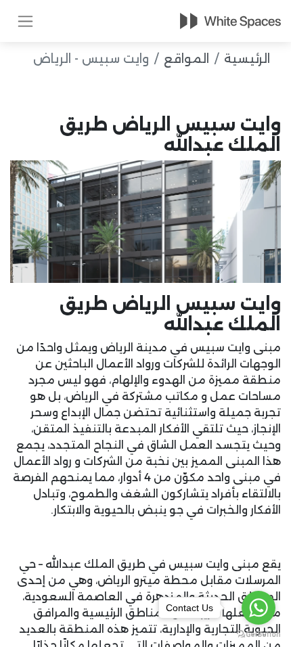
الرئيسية (247, 58)
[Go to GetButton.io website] (258, 633)
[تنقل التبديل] (25, 21)
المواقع (186, 58)
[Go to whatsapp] (258, 608)
